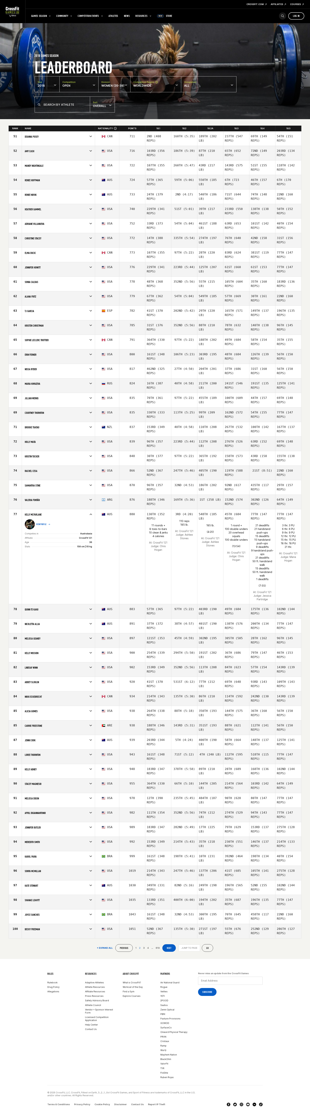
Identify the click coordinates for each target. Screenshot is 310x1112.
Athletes (113, 16)
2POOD (164, 1000)
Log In (296, 16)
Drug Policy (53, 987)
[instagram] (241, 1104)
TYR (162, 1068)
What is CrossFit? (132, 982)
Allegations (53, 991)
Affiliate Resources (95, 991)
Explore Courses (131, 996)
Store (165, 16)
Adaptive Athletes (94, 982)
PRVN (163, 1036)
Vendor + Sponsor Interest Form (99, 1011)
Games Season (39, 16)
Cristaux (164, 1041)
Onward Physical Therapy (173, 1032)
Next (169, 948)
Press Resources (94, 996)
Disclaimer (120, 1104)
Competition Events (88, 16)
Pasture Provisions (170, 1018)
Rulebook (52, 982)
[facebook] (228, 1104)
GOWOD (164, 1023)
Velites (164, 991)
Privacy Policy (82, 1104)
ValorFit (164, 1063)
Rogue (163, 987)
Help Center (91, 1024)
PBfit (162, 1014)
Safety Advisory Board (97, 1000)
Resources (141, 16)
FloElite (164, 1072)
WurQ (163, 1050)
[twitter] (235, 1104)
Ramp (163, 1045)
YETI (162, 996)
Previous (124, 948)
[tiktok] (261, 1104)
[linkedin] (254, 1104)
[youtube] (248, 1104)
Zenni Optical (167, 1009)
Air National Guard (169, 982)
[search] (282, 16)
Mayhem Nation (168, 1054)
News (127, 16)
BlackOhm (165, 1059)
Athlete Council (93, 1005)
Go (207, 948)
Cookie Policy (102, 1104)
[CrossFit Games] (13, 11)
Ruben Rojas (167, 1077)
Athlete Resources (95, 987)
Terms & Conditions (58, 1104)
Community (62, 16)
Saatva (164, 1005)
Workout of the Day (133, 987)
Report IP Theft (156, 1104)
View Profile (41, 524)
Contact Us (91, 1029)
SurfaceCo (166, 1027)
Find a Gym (128, 991)
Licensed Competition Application (97, 1019)
